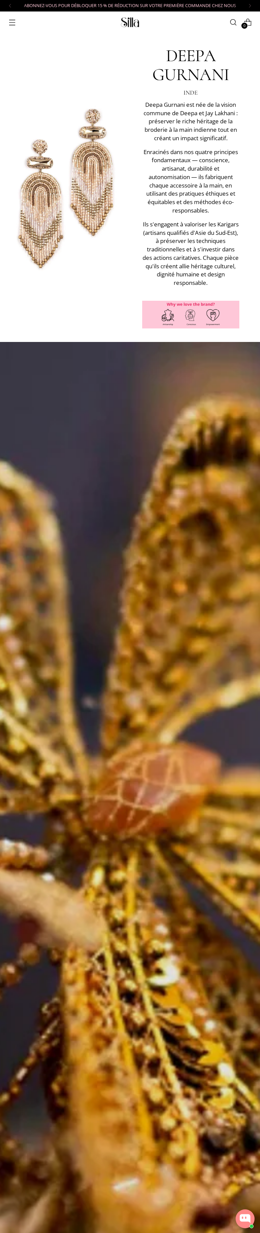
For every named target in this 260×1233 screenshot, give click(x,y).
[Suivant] (249, 5)
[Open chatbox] (245, 1218)
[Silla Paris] (130, 22)
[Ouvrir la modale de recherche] (233, 22)
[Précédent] (10, 5)
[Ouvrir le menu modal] (12, 22)
